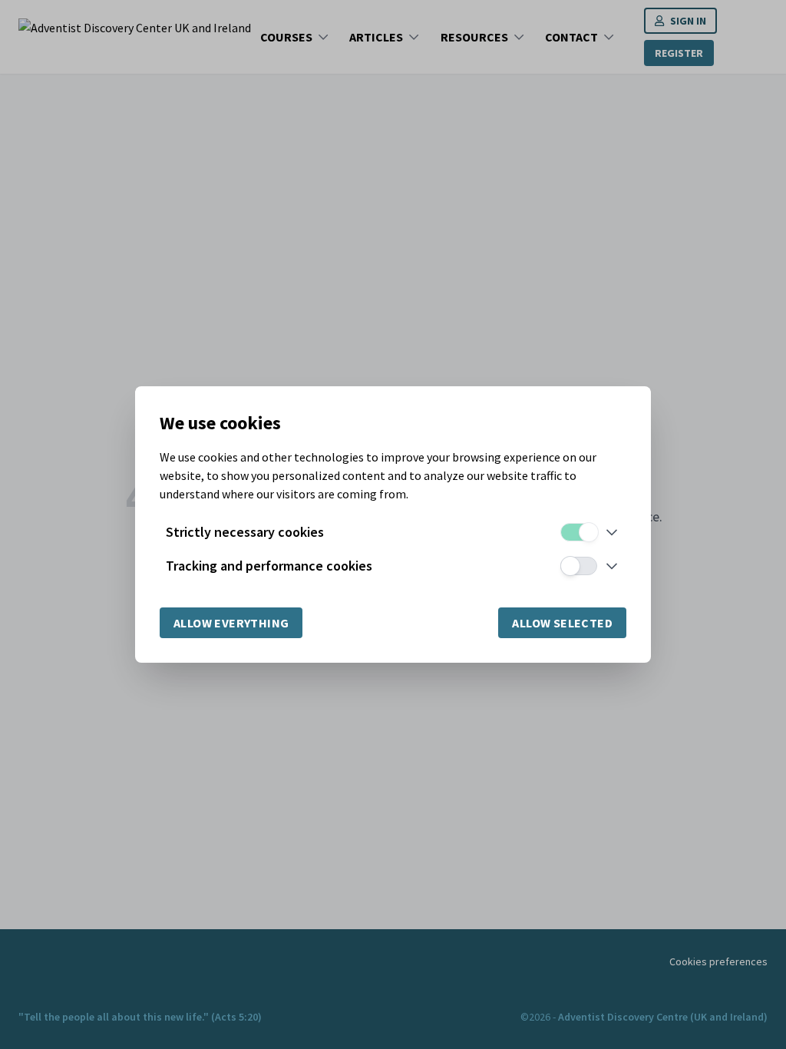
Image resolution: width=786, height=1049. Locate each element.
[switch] (578, 532)
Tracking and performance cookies (269, 565)
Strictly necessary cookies (245, 532)
